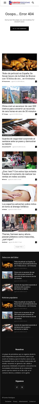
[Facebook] (17, 387)
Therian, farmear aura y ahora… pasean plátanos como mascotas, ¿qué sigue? (18, 237)
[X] (22, 387)
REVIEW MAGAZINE (7, 168)
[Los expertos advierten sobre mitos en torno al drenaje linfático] (19, 193)
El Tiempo (5, 114)
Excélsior (4, 242)
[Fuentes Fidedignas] (19, 3)
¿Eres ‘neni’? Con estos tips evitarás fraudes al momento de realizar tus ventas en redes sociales (19, 174)
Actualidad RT (6, 146)
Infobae (4, 209)
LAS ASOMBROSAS (7, 70)
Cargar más (18, 247)
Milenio (4, 179)
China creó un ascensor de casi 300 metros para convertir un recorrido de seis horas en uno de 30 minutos (19, 109)
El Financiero (6, 81)
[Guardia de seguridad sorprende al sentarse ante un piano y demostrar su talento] (19, 127)
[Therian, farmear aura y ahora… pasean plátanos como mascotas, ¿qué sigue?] (19, 223)
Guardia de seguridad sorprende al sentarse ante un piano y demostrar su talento (19, 141)
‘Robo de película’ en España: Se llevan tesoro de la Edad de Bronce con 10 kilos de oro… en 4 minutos (18, 76)
